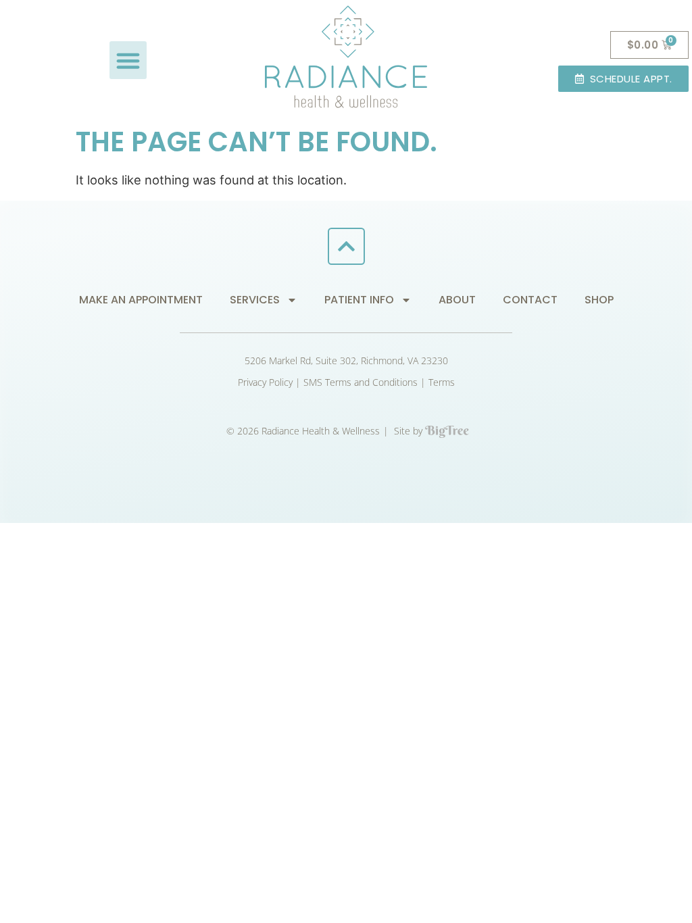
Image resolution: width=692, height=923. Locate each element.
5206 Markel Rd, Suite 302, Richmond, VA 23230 (346, 360)
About (457, 299)
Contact (530, 299)
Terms (441, 382)
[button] (128, 60)
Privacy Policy (265, 382)
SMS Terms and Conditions (360, 382)
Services (255, 299)
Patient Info (359, 299)
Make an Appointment (141, 299)
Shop (599, 299)
